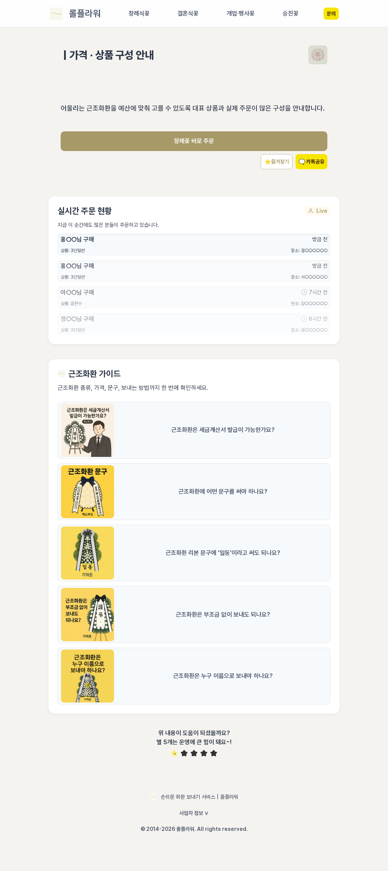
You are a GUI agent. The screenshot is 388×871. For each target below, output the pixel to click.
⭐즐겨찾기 (276, 162)
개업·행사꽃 (241, 13)
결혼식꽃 (188, 13)
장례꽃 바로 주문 (194, 141)
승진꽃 (291, 13)
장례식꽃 (139, 13)
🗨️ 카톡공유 (311, 162)
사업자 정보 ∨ (194, 813)
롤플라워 (85, 13)
